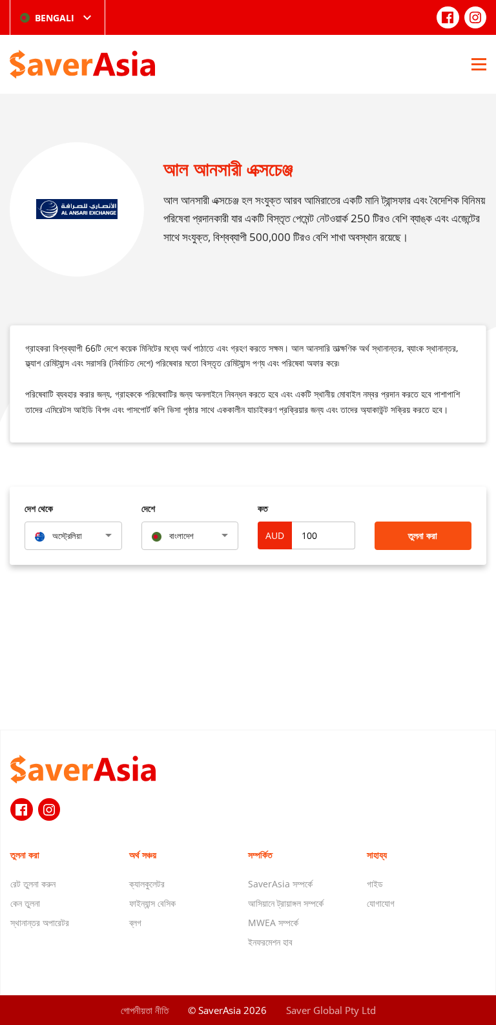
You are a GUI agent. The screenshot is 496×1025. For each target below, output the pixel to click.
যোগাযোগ (381, 903)
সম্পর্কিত (260, 855)
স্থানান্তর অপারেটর (39, 922)
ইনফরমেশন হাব (270, 942)
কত (263, 508)
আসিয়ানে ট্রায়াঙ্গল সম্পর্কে (286, 903)
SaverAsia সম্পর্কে (280, 884)
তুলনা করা (422, 535)
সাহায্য (377, 855)
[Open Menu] (478, 64)
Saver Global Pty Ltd (331, 1010)
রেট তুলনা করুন (33, 884)
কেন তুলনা (25, 903)
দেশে (148, 508)
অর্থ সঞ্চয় (142, 855)
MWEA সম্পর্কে (273, 922)
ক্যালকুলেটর (147, 884)
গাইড (375, 884)
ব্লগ (135, 922)
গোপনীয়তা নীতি (145, 1010)
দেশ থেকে (39, 508)
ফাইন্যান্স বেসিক (152, 903)
